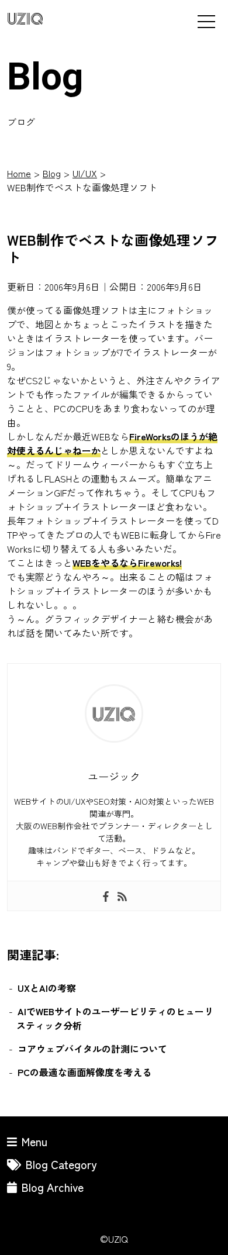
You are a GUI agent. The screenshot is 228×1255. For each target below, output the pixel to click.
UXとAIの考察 (47, 988)
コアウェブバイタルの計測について (92, 1049)
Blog (52, 173)
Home (19, 173)
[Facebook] (106, 896)
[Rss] (122, 896)
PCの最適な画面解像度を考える (84, 1072)
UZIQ (25, 19)
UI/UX (84, 173)
